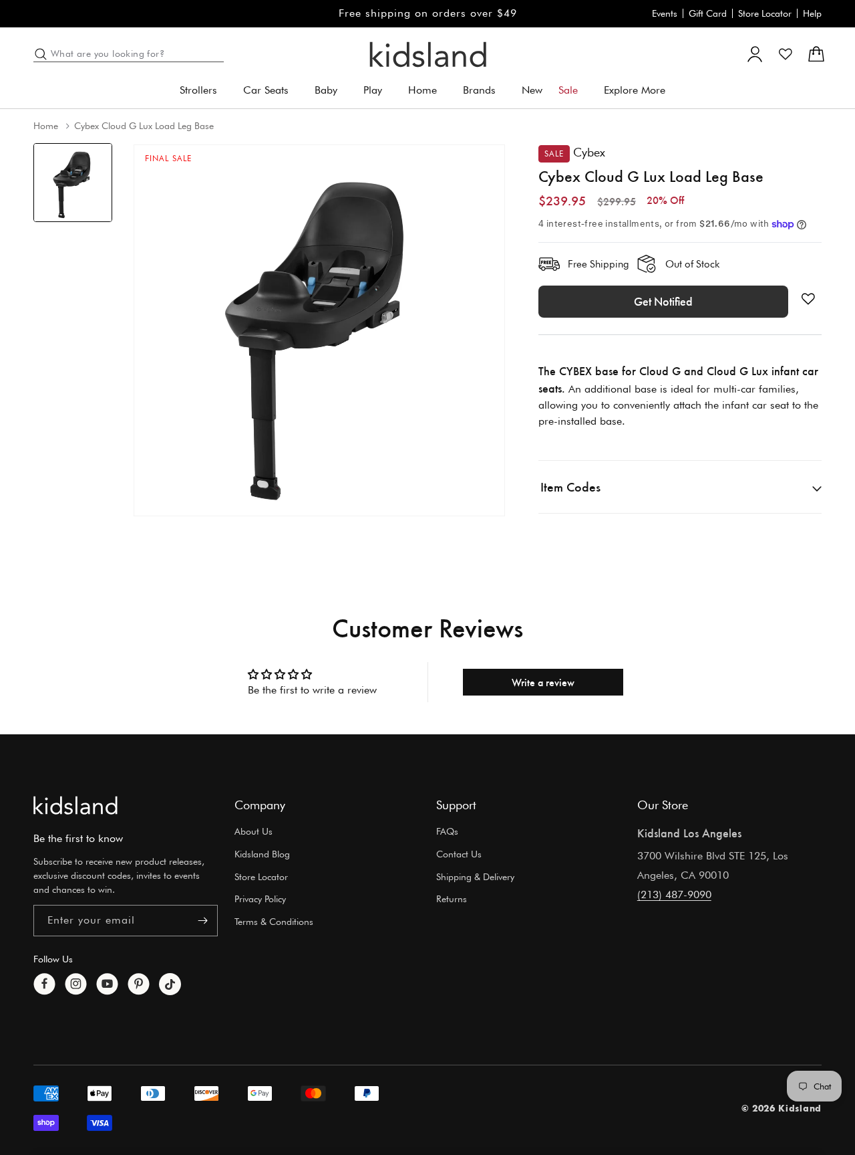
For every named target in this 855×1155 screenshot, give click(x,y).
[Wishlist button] (808, 299)
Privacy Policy (260, 899)
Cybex (589, 152)
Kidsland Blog (262, 854)
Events (664, 13)
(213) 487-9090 (674, 894)
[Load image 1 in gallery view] (72, 182)
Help (812, 13)
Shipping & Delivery (475, 876)
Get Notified (663, 301)
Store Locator (765, 13)
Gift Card (708, 13)
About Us (253, 831)
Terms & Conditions (273, 922)
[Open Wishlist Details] (785, 54)
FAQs (447, 831)
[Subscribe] (202, 920)
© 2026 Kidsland (781, 1108)
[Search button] (40, 54)
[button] (203, 90)
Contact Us (459, 854)
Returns (451, 899)
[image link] (75, 805)
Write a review (543, 682)
